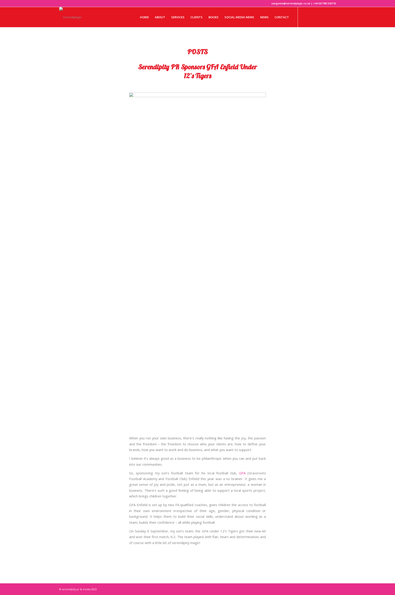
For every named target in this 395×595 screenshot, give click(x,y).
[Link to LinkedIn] (325, 16)
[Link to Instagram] (318, 16)
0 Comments (189, 85)
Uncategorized (213, 85)
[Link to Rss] (332, 16)
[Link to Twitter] (305, 16)
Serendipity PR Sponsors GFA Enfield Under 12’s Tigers (197, 71)
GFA (242, 473)
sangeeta (237, 85)
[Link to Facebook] (311, 16)
